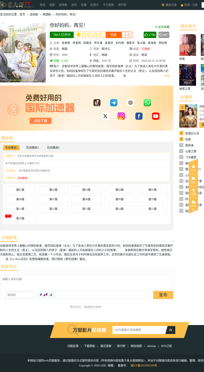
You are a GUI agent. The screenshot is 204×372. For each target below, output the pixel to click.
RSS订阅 (166, 346)
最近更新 (106, 346)
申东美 (98, 42)
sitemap (151, 346)
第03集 (86, 189)
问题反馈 (73, 346)
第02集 (53, 189)
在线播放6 (53, 147)
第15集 (152, 208)
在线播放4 (32, 147)
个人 (193, 170)
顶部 (193, 194)
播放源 (7, 138)
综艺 (74, 4)
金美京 (109, 42)
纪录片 (94, 4)
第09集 (119, 199)
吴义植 (141, 42)
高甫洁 (87, 42)
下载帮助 (89, 346)
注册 (195, 4)
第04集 (119, 189)
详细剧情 (9, 237)
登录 (187, 4)
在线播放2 (11, 147)
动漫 (83, 4)
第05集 (152, 189)
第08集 (86, 199)
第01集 (20, 189)
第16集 (20, 218)
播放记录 (171, 4)
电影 (52, 4)
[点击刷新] (45, 295)
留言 (193, 182)
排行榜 (122, 4)
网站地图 (136, 346)
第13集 (86, 208)
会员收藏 (163, 26)
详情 (166, 75)
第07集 (53, 199)
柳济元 (106, 48)
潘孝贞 (130, 42)
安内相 (120, 42)
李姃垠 (163, 42)
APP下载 (193, 207)
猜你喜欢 (188, 26)
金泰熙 (66, 42)
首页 (42, 4)
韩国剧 (47, 14)
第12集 (53, 208)
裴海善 (152, 42)
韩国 (64, 48)
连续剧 (63, 4)
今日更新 (108, 4)
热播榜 (186, 97)
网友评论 (9, 267)
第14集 (119, 208)
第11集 (20, 208)
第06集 (20, 199)
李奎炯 (77, 42)
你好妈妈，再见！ (67, 14)
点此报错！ (23, 178)
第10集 (152, 199)
